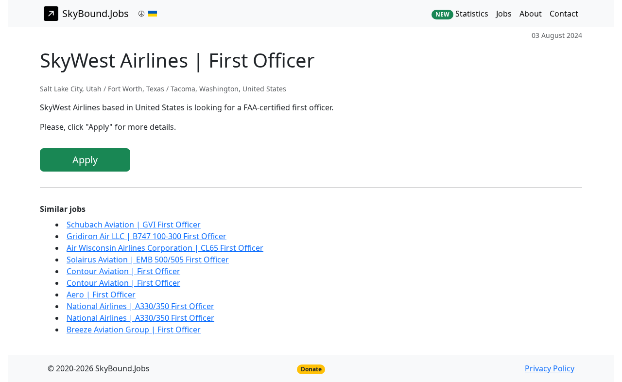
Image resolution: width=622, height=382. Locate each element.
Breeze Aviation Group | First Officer (134, 329)
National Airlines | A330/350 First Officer (140, 306)
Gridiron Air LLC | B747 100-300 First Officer (146, 236)
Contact (564, 13)
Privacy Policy (549, 368)
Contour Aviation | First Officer (123, 271)
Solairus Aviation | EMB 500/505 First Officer (148, 259)
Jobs (504, 13)
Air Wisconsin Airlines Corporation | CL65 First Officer (165, 248)
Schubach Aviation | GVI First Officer (134, 224)
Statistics (461, 13)
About (530, 13)
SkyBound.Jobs (95, 13)
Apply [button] (85, 159)
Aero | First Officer (101, 294)
